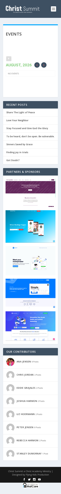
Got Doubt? (13, 160)
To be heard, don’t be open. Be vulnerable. (30, 136)
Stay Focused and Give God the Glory (27, 128)
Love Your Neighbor (17, 120)
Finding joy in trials (17, 152)
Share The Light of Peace (20, 112)
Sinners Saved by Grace (19, 144)
